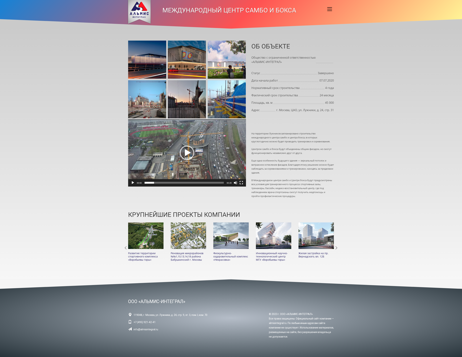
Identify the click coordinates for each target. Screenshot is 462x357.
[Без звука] (235, 183)
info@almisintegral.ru (146, 329)
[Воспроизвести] (133, 183)
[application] (187, 153)
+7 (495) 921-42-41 (145, 322)
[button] (187, 153)
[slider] (184, 183)
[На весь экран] (241, 183)
